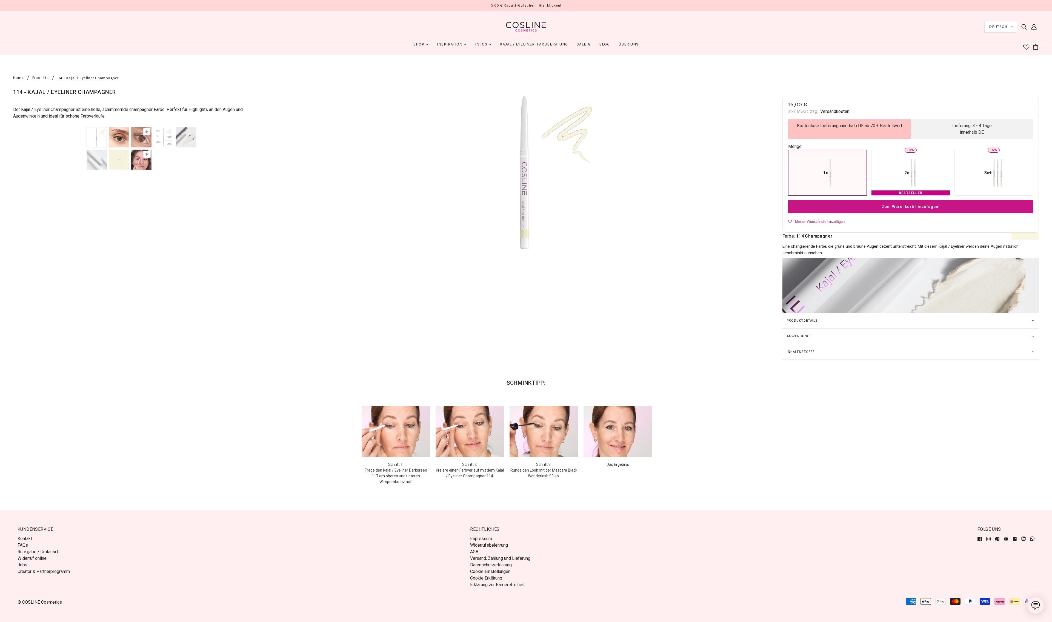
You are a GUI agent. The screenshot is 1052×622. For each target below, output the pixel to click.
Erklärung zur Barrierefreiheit (497, 584)
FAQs (23, 545)
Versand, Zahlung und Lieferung (500, 558)
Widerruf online (32, 558)
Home (18, 78)
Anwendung (798, 336)
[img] (1024, 26)
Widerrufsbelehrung (489, 545)
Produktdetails (802, 320)
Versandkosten (834, 111)
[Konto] (1034, 26)
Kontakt (25, 538)
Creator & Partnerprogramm (44, 571)
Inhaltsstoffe (801, 352)
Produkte (40, 78)
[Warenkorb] (1036, 47)
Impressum (481, 538)
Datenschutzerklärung (491, 564)
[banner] (526, 26)
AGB (474, 551)
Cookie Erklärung (486, 578)
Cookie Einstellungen (490, 571)
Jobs (22, 564)
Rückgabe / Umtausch (38, 551)
